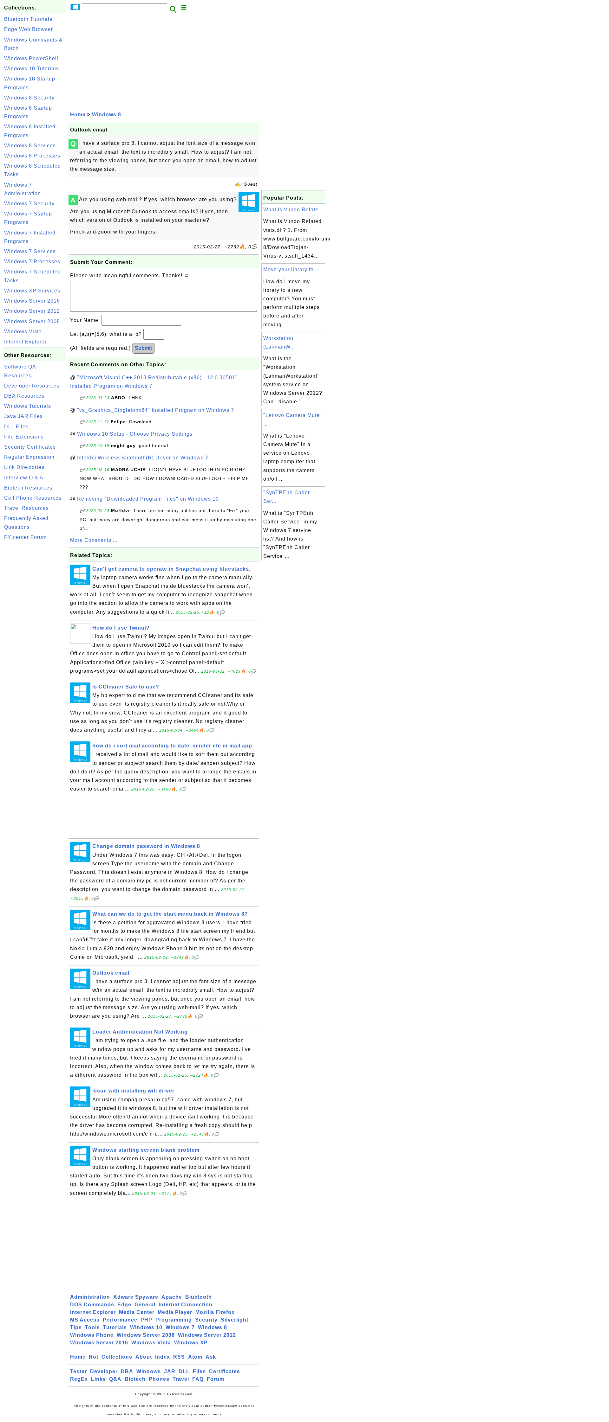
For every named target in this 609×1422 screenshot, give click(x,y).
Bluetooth (198, 1297)
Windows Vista (23, 331)
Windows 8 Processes (32, 155)
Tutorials (115, 1327)
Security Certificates (30, 447)
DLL (184, 1371)
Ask (211, 1357)
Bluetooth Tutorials (28, 19)
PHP (146, 1320)
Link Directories (24, 467)
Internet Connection (186, 1304)
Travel (181, 1379)
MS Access (85, 1320)
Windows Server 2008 (32, 321)
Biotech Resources (28, 487)
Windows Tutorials (27, 406)
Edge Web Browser (28, 29)
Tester (78, 1371)
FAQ (198, 1379)
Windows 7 (180, 1327)
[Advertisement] (34, 638)
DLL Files (16, 426)
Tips (76, 1327)
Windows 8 (106, 114)
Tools (92, 1327)
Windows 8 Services (30, 145)
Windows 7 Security (29, 203)
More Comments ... (94, 540)
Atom (195, 1357)
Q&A (115, 1379)
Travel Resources (26, 508)
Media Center (136, 1312)
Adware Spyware (135, 1297)
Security (206, 1320)
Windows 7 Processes (32, 261)
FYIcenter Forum (25, 537)
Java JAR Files (23, 416)
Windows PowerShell (31, 58)
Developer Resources (31, 385)
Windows (148, 1371)
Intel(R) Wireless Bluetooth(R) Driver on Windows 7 (142, 457)
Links (98, 1379)
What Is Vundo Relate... (293, 209)
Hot (93, 1357)
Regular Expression (29, 457)
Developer (104, 1371)
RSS (179, 1357)
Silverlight (234, 1320)
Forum (215, 1379)
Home (78, 114)
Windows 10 (146, 1327)
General (144, 1304)
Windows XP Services (32, 290)
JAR (169, 1371)
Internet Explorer (25, 341)
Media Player (175, 1312)
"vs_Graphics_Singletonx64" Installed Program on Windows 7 (155, 410)
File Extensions (24, 436)
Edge (124, 1304)
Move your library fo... (290, 269)
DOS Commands (92, 1304)
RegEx (79, 1379)
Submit (143, 348)
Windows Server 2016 (32, 301)
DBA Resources (24, 396)
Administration (90, 1297)
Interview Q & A (23, 477)
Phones (159, 1379)
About (143, 1357)
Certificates (224, 1371)
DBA (127, 1371)
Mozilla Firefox (215, 1312)
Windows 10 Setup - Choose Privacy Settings (135, 434)
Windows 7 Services (30, 251)
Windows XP (191, 1342)
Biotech (135, 1379)
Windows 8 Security (29, 97)
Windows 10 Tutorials (31, 68)
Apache (171, 1297)
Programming (173, 1320)
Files (199, 1371)
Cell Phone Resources (33, 498)
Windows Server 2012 (32, 311)
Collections (117, 1357)
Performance (120, 1320)
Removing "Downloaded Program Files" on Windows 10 (148, 499)
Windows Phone (92, 1335)
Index (162, 1357)
